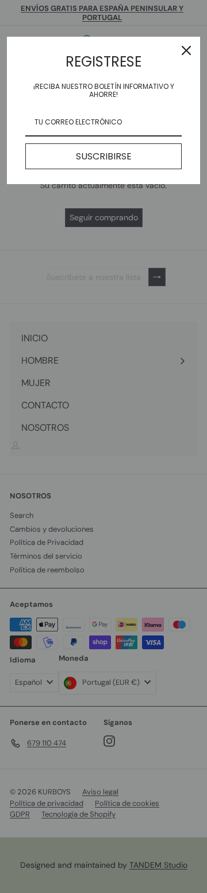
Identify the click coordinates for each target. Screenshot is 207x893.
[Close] (186, 50)
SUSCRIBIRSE (104, 156)
